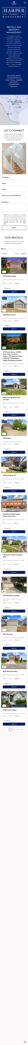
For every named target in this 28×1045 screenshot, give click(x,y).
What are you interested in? (11, 195)
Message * (5, 202)
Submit (14, 227)
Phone (4, 183)
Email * (4, 189)
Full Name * (6, 177)
